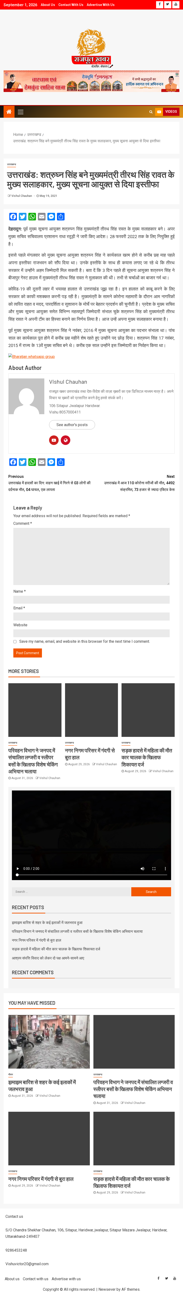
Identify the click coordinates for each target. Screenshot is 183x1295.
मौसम (10, 1074)
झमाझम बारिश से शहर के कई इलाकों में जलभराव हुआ (47, 922)
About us (48, 5)
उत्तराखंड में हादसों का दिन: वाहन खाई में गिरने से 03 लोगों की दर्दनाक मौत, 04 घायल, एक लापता (49, 483)
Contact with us (70, 5)
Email (19, 608)
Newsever (107, 1289)
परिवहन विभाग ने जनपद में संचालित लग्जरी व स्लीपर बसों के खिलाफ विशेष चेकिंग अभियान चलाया (77, 931)
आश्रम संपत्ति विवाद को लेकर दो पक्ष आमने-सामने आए (48, 958)
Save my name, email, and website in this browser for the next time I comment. (84, 641)
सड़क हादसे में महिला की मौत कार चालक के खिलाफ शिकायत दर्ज (147, 757)
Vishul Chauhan (22, 196)
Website (20, 625)
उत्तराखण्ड (11, 164)
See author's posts (72, 425)
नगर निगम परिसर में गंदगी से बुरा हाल (36, 940)
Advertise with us (101, 5)
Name (19, 591)
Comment (22, 523)
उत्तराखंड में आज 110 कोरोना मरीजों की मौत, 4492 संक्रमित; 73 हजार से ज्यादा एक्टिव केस (139, 483)
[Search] (151, 111)
